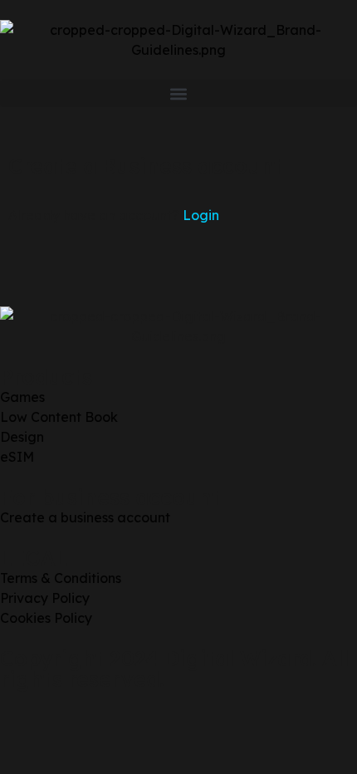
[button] (178, 93)
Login (201, 215)
